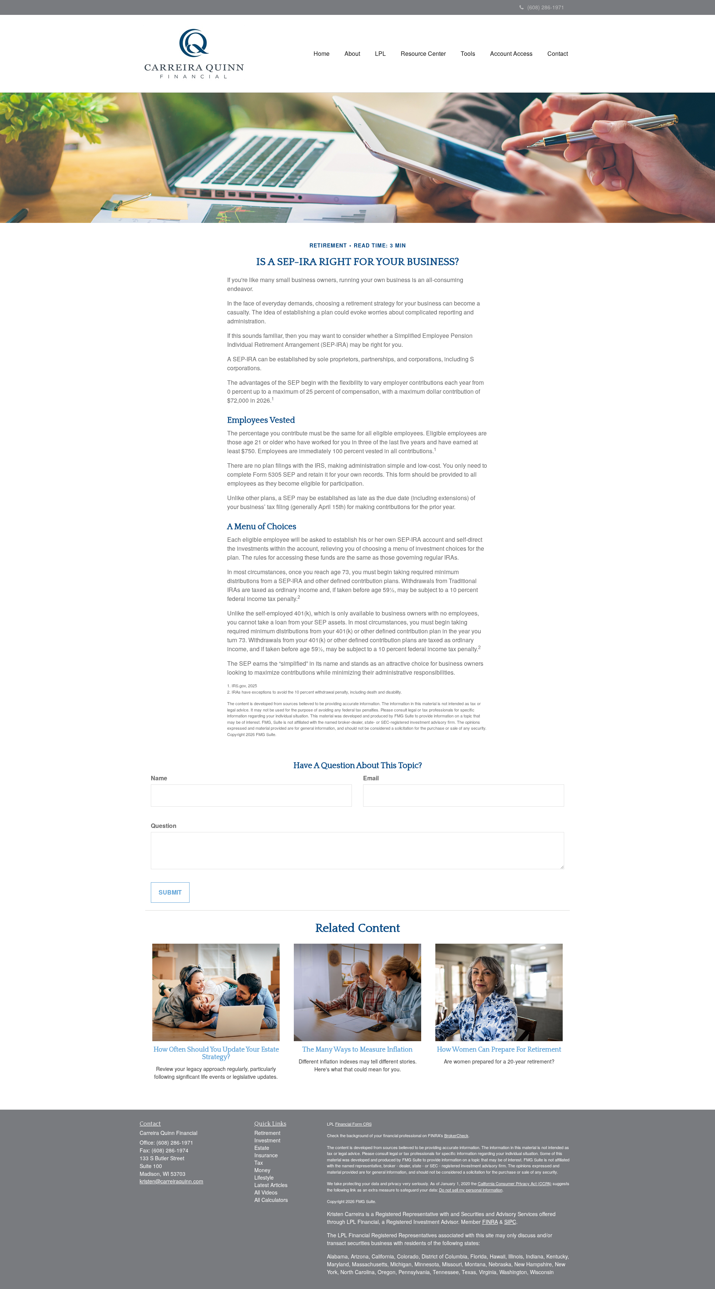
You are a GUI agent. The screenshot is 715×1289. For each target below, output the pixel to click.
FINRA (490, 1221)
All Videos (265, 1192)
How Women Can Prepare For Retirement (499, 1049)
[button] (352, 53)
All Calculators (271, 1199)
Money (262, 1170)
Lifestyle (264, 1177)
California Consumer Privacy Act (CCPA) (515, 1183)
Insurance (266, 1155)
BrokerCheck (456, 1135)
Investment (267, 1140)
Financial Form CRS (353, 1124)
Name (159, 778)
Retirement (267, 1132)
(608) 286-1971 (545, 7)
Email (371, 778)
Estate (261, 1147)
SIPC (510, 1221)
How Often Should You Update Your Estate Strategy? (216, 1053)
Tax (258, 1162)
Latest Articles (270, 1185)
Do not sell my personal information (470, 1190)
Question (164, 826)
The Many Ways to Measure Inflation (357, 1049)
